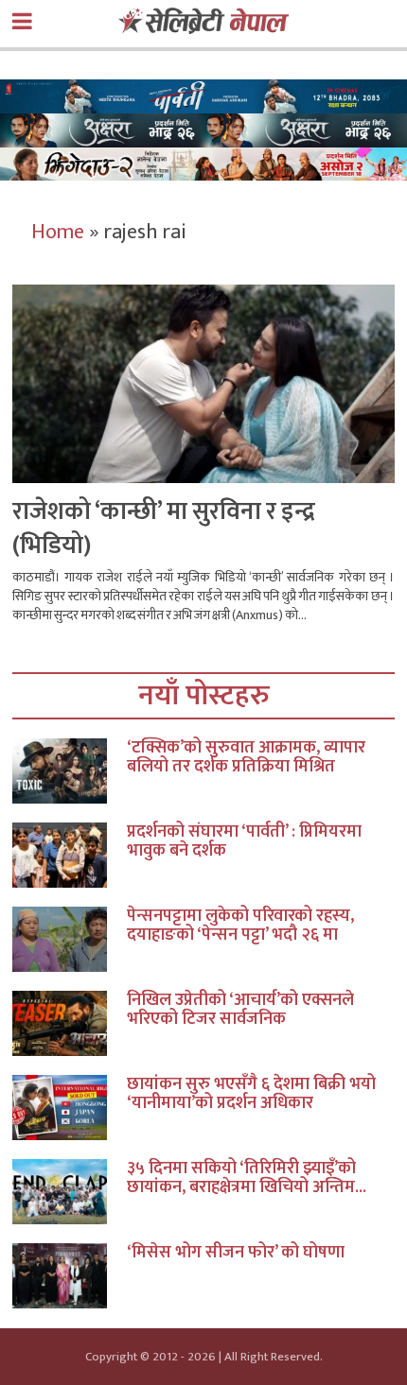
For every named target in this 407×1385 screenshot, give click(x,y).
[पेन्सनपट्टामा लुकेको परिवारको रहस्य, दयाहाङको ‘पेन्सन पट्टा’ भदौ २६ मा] (69, 939)
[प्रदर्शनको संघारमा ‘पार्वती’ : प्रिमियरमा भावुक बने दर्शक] (69, 855)
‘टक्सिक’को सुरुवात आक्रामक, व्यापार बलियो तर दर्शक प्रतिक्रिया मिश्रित (246, 757)
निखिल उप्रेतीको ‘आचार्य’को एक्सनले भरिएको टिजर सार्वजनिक (240, 1010)
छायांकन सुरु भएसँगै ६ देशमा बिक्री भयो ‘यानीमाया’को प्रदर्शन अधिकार (251, 1094)
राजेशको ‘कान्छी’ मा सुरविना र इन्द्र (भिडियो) (163, 529)
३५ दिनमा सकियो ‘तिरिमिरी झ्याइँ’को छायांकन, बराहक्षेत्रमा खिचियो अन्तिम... (246, 1178)
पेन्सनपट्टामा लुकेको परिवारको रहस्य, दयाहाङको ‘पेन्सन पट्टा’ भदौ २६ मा (240, 925)
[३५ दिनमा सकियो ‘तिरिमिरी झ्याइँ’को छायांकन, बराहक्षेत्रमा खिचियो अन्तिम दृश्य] (69, 1191)
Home (57, 232)
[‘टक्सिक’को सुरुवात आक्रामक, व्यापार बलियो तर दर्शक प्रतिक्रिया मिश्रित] (69, 771)
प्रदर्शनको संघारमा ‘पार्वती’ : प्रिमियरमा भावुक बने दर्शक (244, 841)
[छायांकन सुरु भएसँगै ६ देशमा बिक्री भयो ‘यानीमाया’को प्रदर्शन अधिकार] (69, 1107)
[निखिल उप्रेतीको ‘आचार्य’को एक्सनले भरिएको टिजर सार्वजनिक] (69, 1023)
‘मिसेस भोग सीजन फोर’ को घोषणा (236, 1252)
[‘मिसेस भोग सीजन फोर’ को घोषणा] (69, 1275)
